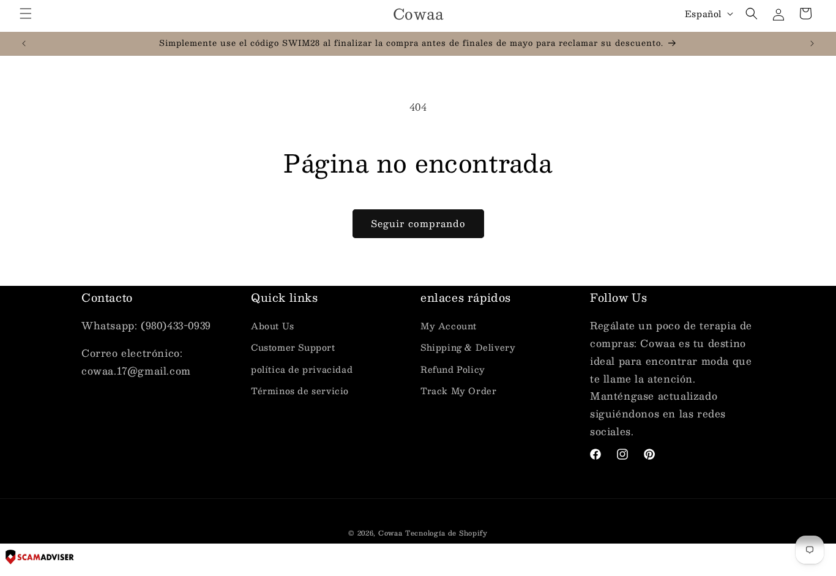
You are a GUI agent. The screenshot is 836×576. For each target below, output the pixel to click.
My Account (448, 325)
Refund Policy (452, 369)
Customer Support (293, 347)
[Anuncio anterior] (23, 43)
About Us (272, 325)
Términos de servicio (300, 390)
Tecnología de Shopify (446, 533)
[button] (25, 13)
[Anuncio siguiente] (812, 43)
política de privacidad (302, 369)
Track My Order (458, 390)
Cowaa (390, 533)
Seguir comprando (418, 223)
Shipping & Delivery (467, 347)
